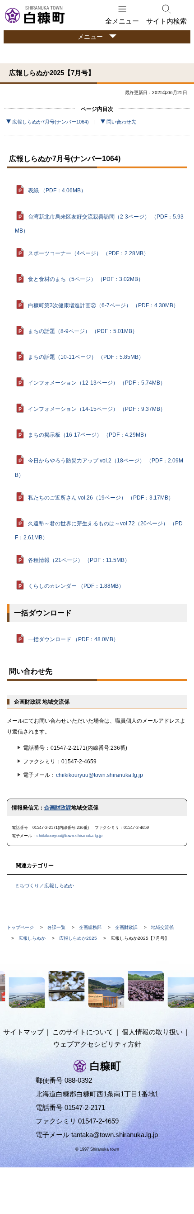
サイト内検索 (166, 21)
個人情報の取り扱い (152, 1032)
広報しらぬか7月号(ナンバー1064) (50, 121)
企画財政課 (57, 808)
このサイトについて (82, 1032)
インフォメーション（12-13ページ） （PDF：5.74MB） (97, 383)
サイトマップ (23, 1032)
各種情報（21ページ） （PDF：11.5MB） (79, 560)
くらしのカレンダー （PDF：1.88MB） (76, 586)
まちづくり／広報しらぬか (44, 885)
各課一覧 (56, 927)
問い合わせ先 (121, 121)
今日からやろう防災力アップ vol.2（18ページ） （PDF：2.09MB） (99, 467)
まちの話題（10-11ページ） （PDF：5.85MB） (86, 357)
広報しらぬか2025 (78, 938)
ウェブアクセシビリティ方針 (97, 1044)
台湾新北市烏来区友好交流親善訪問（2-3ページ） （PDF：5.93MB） (99, 223)
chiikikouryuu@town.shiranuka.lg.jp (99, 775)
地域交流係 (162, 927)
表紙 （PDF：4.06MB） (57, 190)
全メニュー (122, 21)
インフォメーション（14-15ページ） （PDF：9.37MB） (97, 409)
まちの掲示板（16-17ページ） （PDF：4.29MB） (88, 435)
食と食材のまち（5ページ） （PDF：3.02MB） (85, 279)
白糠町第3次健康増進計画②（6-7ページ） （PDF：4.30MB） (103, 305)
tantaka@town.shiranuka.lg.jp (114, 1134)
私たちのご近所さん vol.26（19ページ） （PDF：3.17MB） (101, 497)
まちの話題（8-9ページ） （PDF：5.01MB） (83, 331)
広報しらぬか (32, 938)
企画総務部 (90, 927)
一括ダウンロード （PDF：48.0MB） (73, 639)
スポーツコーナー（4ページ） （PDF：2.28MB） (88, 253)
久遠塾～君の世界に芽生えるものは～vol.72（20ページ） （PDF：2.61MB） (99, 530)
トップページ (20, 927)
